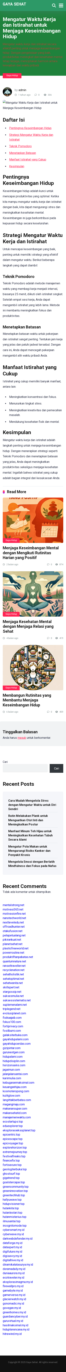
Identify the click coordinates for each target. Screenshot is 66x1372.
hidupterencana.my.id (16, 1329)
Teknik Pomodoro (20, 146)
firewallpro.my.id (13, 1286)
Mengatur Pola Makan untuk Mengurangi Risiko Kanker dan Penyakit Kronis (29, 851)
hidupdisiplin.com (14, 1061)
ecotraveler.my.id (13, 1277)
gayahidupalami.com (16, 1039)
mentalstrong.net (13, 905)
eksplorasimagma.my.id (18, 1282)
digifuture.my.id (12, 1251)
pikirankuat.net (12, 939)
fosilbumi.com (12, 1030)
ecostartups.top (13, 1121)
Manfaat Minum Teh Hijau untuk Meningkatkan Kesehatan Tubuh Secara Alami (30, 835)
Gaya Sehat (14, 4)
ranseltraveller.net (14, 966)
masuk (22, 737)
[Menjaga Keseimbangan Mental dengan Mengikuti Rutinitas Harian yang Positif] (33, 520)
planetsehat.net (12, 944)
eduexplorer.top (13, 1126)
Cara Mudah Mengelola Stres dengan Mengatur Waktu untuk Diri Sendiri (32, 805)
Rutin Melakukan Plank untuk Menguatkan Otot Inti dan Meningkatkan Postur (28, 820)
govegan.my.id (12, 1308)
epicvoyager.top (13, 1143)
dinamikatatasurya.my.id (18, 1264)
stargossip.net (12, 991)
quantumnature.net (14, 961)
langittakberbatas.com (17, 1100)
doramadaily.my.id (14, 1269)
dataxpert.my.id (12, 1247)
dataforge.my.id (12, 1243)
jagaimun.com (11, 1069)
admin (22, 90)
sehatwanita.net (13, 983)
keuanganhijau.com (15, 1087)
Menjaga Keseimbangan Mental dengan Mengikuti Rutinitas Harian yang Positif (31, 553)
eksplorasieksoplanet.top (19, 1130)
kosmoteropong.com (16, 1091)
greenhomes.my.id (14, 1312)
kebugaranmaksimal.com (18, 1082)
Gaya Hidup (12, 75)
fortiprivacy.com (13, 1026)
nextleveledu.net (13, 922)
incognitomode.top (15, 1225)
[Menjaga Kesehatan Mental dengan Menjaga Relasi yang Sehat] (33, 594)
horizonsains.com (14, 1065)
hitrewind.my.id (12, 1334)
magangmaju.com (14, 1104)
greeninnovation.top (15, 1191)
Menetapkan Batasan (22, 153)
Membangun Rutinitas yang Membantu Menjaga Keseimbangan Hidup (27, 700)
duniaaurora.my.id (14, 1273)
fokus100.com (12, 1022)
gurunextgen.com (14, 1052)
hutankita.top (11, 1208)
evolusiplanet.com (14, 1013)
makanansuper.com (15, 1108)
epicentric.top (11, 1134)
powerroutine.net (13, 952)
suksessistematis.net (17, 1000)
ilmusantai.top (12, 1221)
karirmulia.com (12, 1078)
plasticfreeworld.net (15, 948)
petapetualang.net (14, 935)
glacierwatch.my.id (14, 1299)
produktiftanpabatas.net (18, 957)
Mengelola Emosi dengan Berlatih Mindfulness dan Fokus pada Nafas (32, 864)
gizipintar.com (12, 1048)
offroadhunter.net (14, 926)
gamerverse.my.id (14, 1295)
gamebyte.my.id (13, 1290)
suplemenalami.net (15, 1004)
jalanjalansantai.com (15, 1074)
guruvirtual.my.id (13, 1321)
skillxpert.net (11, 987)
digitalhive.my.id (13, 1260)
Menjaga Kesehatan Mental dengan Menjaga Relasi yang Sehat (28, 626)
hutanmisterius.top (14, 1217)
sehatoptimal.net (13, 978)
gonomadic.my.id (13, 1303)
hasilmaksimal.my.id (15, 1325)
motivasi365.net (13, 909)
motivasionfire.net (14, 913)
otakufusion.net (12, 931)
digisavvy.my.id (12, 1256)
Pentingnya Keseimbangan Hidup (30, 128)
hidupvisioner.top (14, 1204)
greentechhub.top (14, 1195)
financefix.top (11, 1160)
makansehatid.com (15, 1113)
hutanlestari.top (12, 1212)
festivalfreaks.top (14, 1156)
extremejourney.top (15, 1152)
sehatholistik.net (13, 974)
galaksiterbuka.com (15, 1035)
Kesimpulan (16, 166)
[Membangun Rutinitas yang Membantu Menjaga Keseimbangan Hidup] (33, 667)
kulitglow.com (11, 1095)
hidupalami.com (13, 1056)
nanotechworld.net (14, 918)
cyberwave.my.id (13, 1234)
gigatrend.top (11, 1178)
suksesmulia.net (13, 996)
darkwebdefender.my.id (17, 1238)
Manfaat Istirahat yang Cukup (27, 159)
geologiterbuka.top (15, 1169)
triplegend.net (11, 1009)
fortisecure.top (12, 1165)
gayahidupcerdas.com (17, 1043)
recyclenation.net (13, 970)
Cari (5, 762)
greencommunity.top (16, 1186)
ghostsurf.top (11, 1173)
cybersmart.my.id (13, 1230)
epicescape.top (13, 1139)
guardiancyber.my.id (15, 1316)
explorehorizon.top (15, 1147)
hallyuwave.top (12, 1199)
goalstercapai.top (14, 1182)
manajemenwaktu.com (17, 1117)
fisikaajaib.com (12, 1017)
